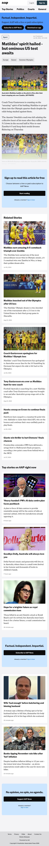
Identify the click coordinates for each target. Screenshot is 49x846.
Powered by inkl (24, 840)
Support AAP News (24, 799)
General (42, 9)
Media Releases (24, 837)
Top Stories (7, 9)
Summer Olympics (26, 60)
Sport (5, 37)
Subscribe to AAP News (13, 27)
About (30, 834)
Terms (10, 834)
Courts (31, 9)
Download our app (34, 27)
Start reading (24, 193)
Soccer (13, 60)
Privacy (16, 834)
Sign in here (31, 200)
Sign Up (42, 3)
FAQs (23, 834)
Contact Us (37, 834)
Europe (5, 60)
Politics (20, 9)
